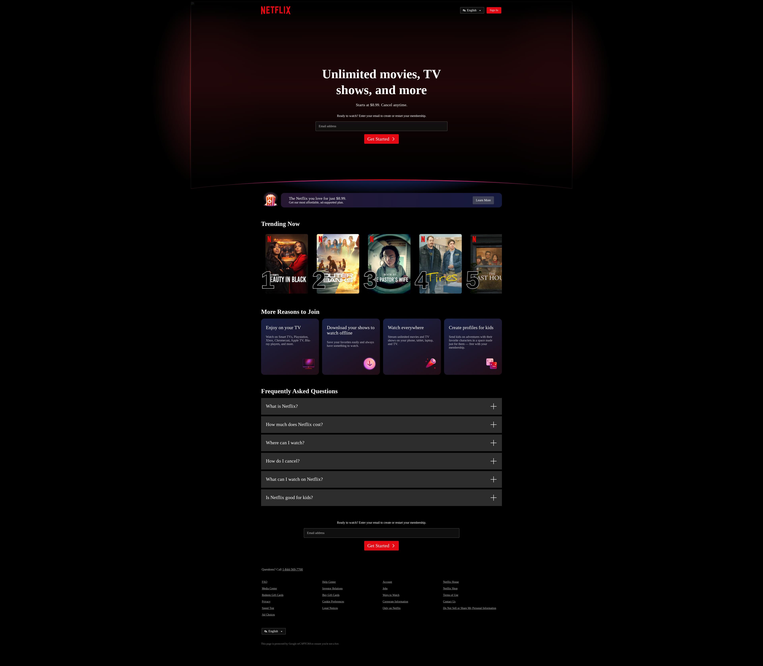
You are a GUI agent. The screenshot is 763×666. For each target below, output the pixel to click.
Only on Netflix (392, 608)
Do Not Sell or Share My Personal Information (469, 608)
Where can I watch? (285, 442)
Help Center (329, 581)
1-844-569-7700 (292, 569)
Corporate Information (395, 601)
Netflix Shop (450, 588)
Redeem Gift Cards (272, 595)
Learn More (483, 200)
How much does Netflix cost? (294, 424)
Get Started (378, 139)
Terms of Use (450, 595)
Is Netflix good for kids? (289, 497)
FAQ (264, 581)
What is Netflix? (282, 406)
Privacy (266, 601)
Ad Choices (268, 614)
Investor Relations (332, 588)
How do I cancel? (283, 461)
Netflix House (451, 581)
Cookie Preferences (333, 601)
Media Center (269, 588)
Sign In (494, 10)
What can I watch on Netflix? (294, 479)
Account (387, 581)
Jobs (385, 588)
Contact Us (449, 601)
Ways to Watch (391, 595)
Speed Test (268, 608)
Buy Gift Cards (330, 595)
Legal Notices (330, 608)
